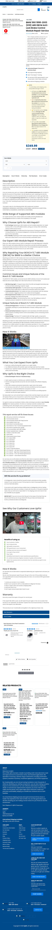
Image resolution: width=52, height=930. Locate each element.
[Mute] (23, 348)
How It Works (15, 176)
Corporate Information (9, 828)
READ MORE (20, 805)
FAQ (20, 832)
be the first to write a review (26, 672)
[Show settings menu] (26, 348)
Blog (4, 836)
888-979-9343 (20, 4)
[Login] (43, 9)
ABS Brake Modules (19, 14)
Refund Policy (6, 846)
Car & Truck (11, 1)
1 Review (43, 710)
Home (4, 14)
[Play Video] (4, 348)
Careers (5, 834)
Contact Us (38, 909)
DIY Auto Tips (22, 838)
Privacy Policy (6, 838)
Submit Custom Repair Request (38, 839)
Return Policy (6, 844)
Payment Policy (7, 842)
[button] (46, 623)
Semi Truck (33, 1)
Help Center (22, 828)
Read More (36, 638)
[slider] (14, 348)
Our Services (6, 830)
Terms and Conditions (8, 848)
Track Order (22, 830)
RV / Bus (22, 1)
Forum (20, 834)
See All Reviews (8, 625)
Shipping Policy (7, 840)
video (5, 33)
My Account (22, 836)
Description (6, 176)
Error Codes (43, 176)
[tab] (20, 659)
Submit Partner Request (38, 876)
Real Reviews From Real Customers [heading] (14, 623)
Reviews (5, 832)
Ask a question (45, 33)
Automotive (10, 14)
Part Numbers (33, 176)
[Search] (39, 9)
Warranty (24, 176)
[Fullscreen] (28, 348)
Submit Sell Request (37, 854)
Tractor (45, 1)
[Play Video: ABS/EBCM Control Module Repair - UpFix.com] (16, 340)
